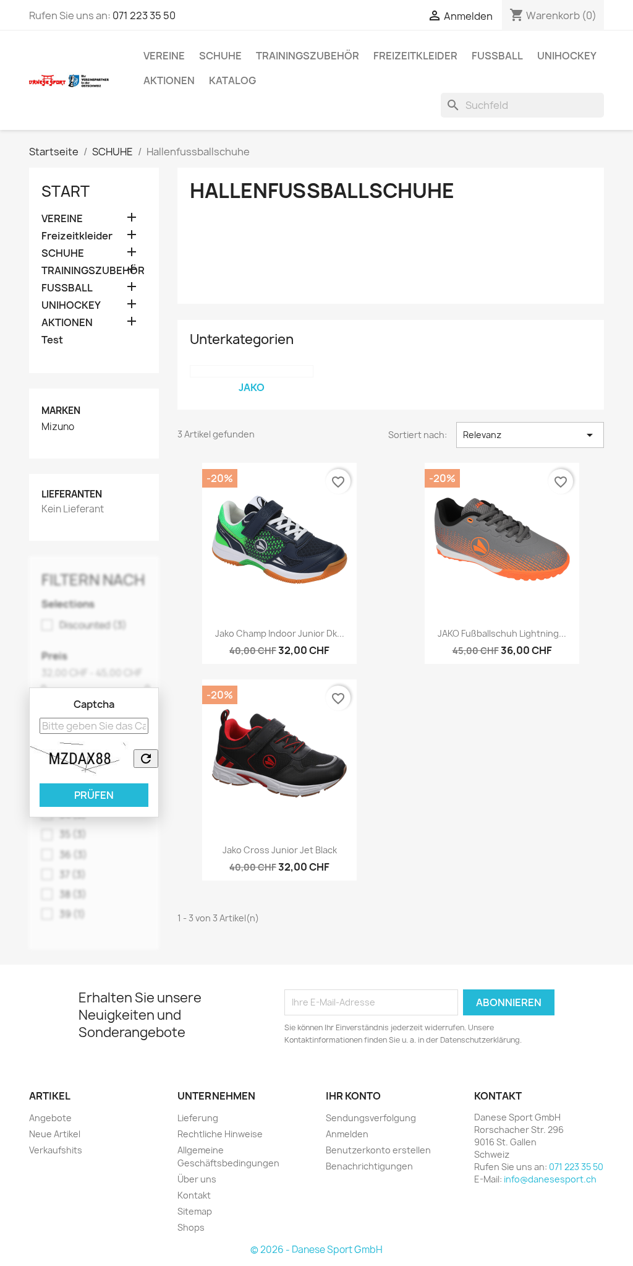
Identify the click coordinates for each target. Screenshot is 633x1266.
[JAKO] (251, 371)
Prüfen (94, 795)
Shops (191, 1227)
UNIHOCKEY (567, 55)
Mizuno (57, 427)
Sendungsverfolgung (371, 1118)
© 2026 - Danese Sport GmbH (316, 1249)
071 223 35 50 (144, 15)
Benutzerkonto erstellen (378, 1150)
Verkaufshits (55, 1150)
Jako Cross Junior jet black (280, 850)
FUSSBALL (497, 55)
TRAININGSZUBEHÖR (307, 55)
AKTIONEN (169, 80)
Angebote (50, 1118)
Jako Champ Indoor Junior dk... (279, 633)
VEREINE (164, 55)
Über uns (196, 1179)
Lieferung (197, 1118)
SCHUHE (220, 55)
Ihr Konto (353, 1096)
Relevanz (530, 435)
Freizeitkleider (415, 55)
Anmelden (347, 1134)
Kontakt (194, 1195)
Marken (60, 410)
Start (65, 191)
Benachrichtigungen (369, 1166)
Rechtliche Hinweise (220, 1134)
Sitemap (194, 1211)
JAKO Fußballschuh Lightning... (502, 633)
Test (52, 340)
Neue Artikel (54, 1134)
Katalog (232, 80)
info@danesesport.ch (550, 1179)
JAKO (252, 387)
